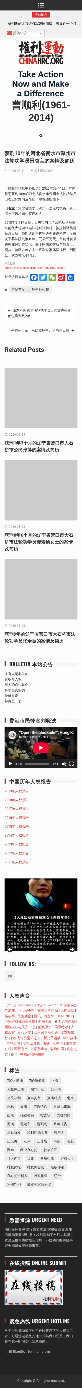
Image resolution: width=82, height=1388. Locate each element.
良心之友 (24, 1032)
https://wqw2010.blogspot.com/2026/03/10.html (35, 267)
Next (71, 949)
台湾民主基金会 (46, 1032)
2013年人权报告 (17, 844)
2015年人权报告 (17, 827)
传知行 (16, 1038)
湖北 (70, 1141)
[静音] (64, 763)
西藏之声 (21, 1049)
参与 (14, 1054)
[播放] (10, 763)
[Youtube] (10, 976)
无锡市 (25, 1124)
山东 (10, 1115)
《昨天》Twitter (45, 1005)
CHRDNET (64, 1016)
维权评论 (57, 1167)
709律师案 (37, 1081)
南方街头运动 (47, 1011)
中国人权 (45, 1022)
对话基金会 (39, 1049)
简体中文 (20, 33)
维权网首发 (35, 1167)
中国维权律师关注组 (20, 1022)
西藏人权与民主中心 (20, 1027)
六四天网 (67, 1011)
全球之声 (13, 1043)
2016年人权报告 (17, 818)
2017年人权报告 (17, 809)
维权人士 (67, 1159)
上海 (54, 1081)
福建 (30, 1159)
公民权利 (14, 1098)
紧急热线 (47, 1159)
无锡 (10, 1124)
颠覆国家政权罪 (39, 1184)
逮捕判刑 (14, 1184)
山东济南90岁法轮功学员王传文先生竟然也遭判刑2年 (39, 313)
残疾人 (59, 1133)
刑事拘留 (34, 1098)
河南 (57, 1141)
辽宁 (57, 1176)
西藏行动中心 (53, 1043)
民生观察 (24, 1016)
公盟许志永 (32, 1038)
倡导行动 (37, 1089)
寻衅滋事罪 (62, 1107)
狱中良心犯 (40, 289)
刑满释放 (54, 1098)
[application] (41, 747)
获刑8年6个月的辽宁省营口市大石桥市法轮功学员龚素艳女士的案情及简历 (39, 541)
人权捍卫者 (15, 1089)
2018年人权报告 (17, 800)
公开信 (56, 1089)
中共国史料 (26, 1011)
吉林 (10, 1107)
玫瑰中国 (57, 1049)
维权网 (10, 1016)
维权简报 (14, 1167)
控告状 (45, 1115)
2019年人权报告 (17, 791)
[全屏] (71, 763)
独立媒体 (70, 1038)
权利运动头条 (37, 1133)
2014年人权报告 (17, 835)
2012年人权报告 (17, 853)
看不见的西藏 (64, 1022)
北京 (70, 1098)
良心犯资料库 (17, 1176)
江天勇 (12, 1141)
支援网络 (64, 1115)
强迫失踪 (27, 1115)
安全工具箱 (31, 1043)
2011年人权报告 (17, 862)
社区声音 (14, 1159)
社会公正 (50, 1150)
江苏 (27, 1141)
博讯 (37, 1016)
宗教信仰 (40, 1107)
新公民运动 (52, 1038)
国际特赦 (61, 1027)
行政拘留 (41, 1176)
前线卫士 (45, 1027)
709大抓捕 (15, 1081)
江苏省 (42, 1141)
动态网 (49, 1016)
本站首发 (18, 289)
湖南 (10, 1150)
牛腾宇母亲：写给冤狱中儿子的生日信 (40, 330)
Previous (10, 949)
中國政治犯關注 (32, 1054)
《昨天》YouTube (18, 1005)
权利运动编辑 (44, 171)
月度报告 (60, 1124)
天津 (23, 1107)
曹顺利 (42, 1124)
